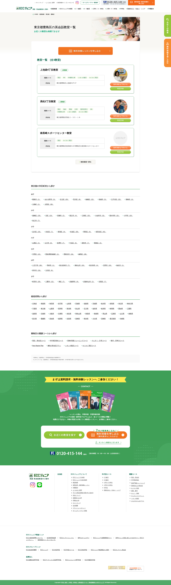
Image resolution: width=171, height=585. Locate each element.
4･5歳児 (106, 480)
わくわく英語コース (89, 345)
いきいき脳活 (135, 498)
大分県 (95, 318)
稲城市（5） (103, 199)
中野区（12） (36, 254)
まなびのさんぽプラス (137, 501)
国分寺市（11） (114, 215)
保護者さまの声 (77, 498)
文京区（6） (49, 270)
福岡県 (60, 318)
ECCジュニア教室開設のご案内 (100, 550)
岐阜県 (103, 308)
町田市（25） (36, 281)
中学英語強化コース (56, 340)
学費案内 (151, 9)
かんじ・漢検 (135, 493)
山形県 (69, 303)
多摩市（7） (61, 243)
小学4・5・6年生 (111, 9)
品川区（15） (36, 232)
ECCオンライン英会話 (119, 550)
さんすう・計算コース (99, 340)
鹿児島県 (113, 318)
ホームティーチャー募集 (80, 510)
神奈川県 (130, 303)
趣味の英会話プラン (54, 345)
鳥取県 (87, 313)
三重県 (129, 308)
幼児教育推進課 (51, 538)
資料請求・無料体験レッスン (81, 485)
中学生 (122, 9)
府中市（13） (36, 270)
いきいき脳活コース (71, 345)
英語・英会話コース (39, 340)
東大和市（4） (94, 265)
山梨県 (51, 308)
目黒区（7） (103, 281)
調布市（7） (86, 243)
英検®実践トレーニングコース (77, 340)
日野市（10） (107, 265)
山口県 (122, 313)
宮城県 (77, 303)
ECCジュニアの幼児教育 (80, 480)
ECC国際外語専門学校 (32, 560)
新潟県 (69, 308)
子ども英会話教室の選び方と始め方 (83, 493)
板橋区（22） (90, 199)
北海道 (34, 303)
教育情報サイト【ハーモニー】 (65, 2)
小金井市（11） (100, 215)
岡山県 (105, 313)
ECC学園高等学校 (90, 560)
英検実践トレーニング (138, 483)
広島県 (113, 313)
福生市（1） (120, 265)
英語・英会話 (135, 477)
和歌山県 (78, 313)
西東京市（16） (69, 254)
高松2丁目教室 (48, 101)
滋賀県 (34, 313)
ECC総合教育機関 (31, 550)
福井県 (95, 308)
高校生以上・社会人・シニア (136, 9)
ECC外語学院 (56, 550)
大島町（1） (36, 204)
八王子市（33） (37, 265)
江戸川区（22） (116, 199)
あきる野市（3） (50, 199)
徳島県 (130, 313)
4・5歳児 (87, 9)
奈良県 (69, 313)
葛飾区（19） (36, 215)
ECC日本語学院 (82, 550)
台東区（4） (36, 243)
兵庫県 (60, 313)
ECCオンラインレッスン (67, 538)
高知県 (51, 318)
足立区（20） (64, 199)
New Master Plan (37, 345)
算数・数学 (134, 491)
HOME (59, 474)
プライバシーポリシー (79, 508)
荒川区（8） (77, 199)
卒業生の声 (76, 500)
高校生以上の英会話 (137, 485)
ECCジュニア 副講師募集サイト (102, 538)
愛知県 (120, 308)
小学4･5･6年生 (108, 485)
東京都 (43, 308)
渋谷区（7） (49, 232)
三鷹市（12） (49, 281)
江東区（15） (86, 215)
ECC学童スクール (69, 550)
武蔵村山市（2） (89, 281)
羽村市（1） (51, 265)
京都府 (43, 313)
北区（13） (49, 215)
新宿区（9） (62, 232)
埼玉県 (120, 303)
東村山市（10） (80, 265)
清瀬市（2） (61, 215)
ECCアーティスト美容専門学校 (52, 560)
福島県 (86, 303)
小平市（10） (128, 215)
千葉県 (34, 308)
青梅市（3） (130, 199)
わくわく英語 (135, 488)
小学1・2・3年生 (98, 9)
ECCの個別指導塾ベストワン (34, 538)
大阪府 (51, 313)
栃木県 (103, 303)
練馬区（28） (82, 254)
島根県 (96, 313)
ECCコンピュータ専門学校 (73, 560)
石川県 (86, 308)
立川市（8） (49, 243)
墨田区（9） (87, 232)
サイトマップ (39, 2)
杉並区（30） (74, 232)
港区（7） (62, 281)
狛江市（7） (36, 220)
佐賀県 (69, 318)
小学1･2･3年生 (108, 482)
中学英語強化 (135, 480)
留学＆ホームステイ (83, 538)
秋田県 (51, 303)
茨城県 (95, 303)
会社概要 (75, 505)
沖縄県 (122, 318)
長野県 (60, 308)
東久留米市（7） (64, 265)
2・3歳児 (78, 9)
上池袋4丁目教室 (49, 69)
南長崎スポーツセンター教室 (56, 133)
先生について (77, 495)
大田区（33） (49, 204)
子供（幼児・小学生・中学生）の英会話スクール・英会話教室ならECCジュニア (82, 582)
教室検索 (54, 9)
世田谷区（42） (101, 232)
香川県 (34, 318)
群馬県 (112, 303)
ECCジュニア (44, 550)
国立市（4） (73, 215)
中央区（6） (73, 243)
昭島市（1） (36, 199)
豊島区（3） (98, 243)
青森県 (43, 303)
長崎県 (77, 318)
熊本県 (86, 318)
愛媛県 (43, 318)
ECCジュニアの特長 (66, 9)
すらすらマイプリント (137, 496)
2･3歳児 (106, 477)
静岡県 (112, 308)
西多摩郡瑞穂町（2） (52, 254)
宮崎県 (103, 318)
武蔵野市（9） (74, 281)
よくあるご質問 (50, 2)
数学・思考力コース (117, 340)
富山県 (77, 308)
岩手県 (60, 303)
